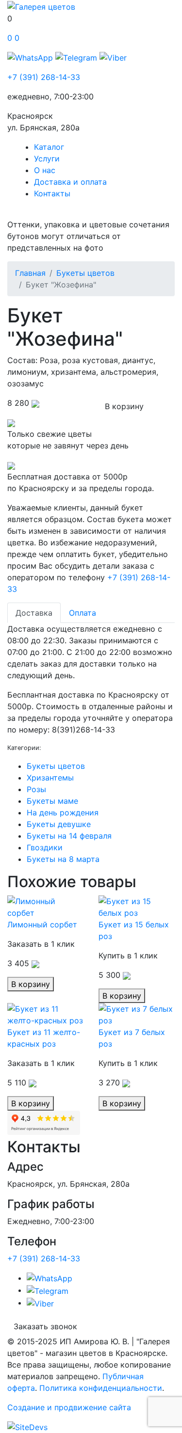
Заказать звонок (45, 1326)
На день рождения (63, 812)
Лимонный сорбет (42, 924)
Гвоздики (45, 847)
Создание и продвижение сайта (69, 1407)
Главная (30, 273)
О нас (44, 170)
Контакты (52, 193)
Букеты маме (52, 801)
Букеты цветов (85, 273)
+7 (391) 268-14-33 (43, 77)
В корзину (124, 406)
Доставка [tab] (34, 613)
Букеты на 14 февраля (69, 836)
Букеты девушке (59, 824)
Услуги (47, 158)
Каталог (49, 147)
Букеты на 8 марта (63, 859)
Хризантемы (50, 777)
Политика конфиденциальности (100, 1388)
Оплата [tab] (82, 613)
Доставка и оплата (70, 182)
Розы (36, 789)
